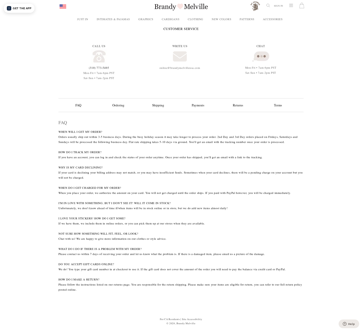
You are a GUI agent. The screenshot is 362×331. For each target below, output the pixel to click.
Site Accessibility (192, 319)
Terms (278, 105)
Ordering (118, 105)
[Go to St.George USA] (255, 6)
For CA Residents (170, 319)
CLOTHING (195, 19)
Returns (238, 105)
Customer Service (181, 29)
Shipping (158, 105)
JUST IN (82, 19)
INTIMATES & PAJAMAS (113, 19)
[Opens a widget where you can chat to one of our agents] (348, 324)
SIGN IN (278, 5)
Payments (198, 105)
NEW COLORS (221, 19)
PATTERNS (247, 19)
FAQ (78, 105)
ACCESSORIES (273, 19)
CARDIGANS (170, 19)
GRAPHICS (145, 19)
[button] (62, 7)
